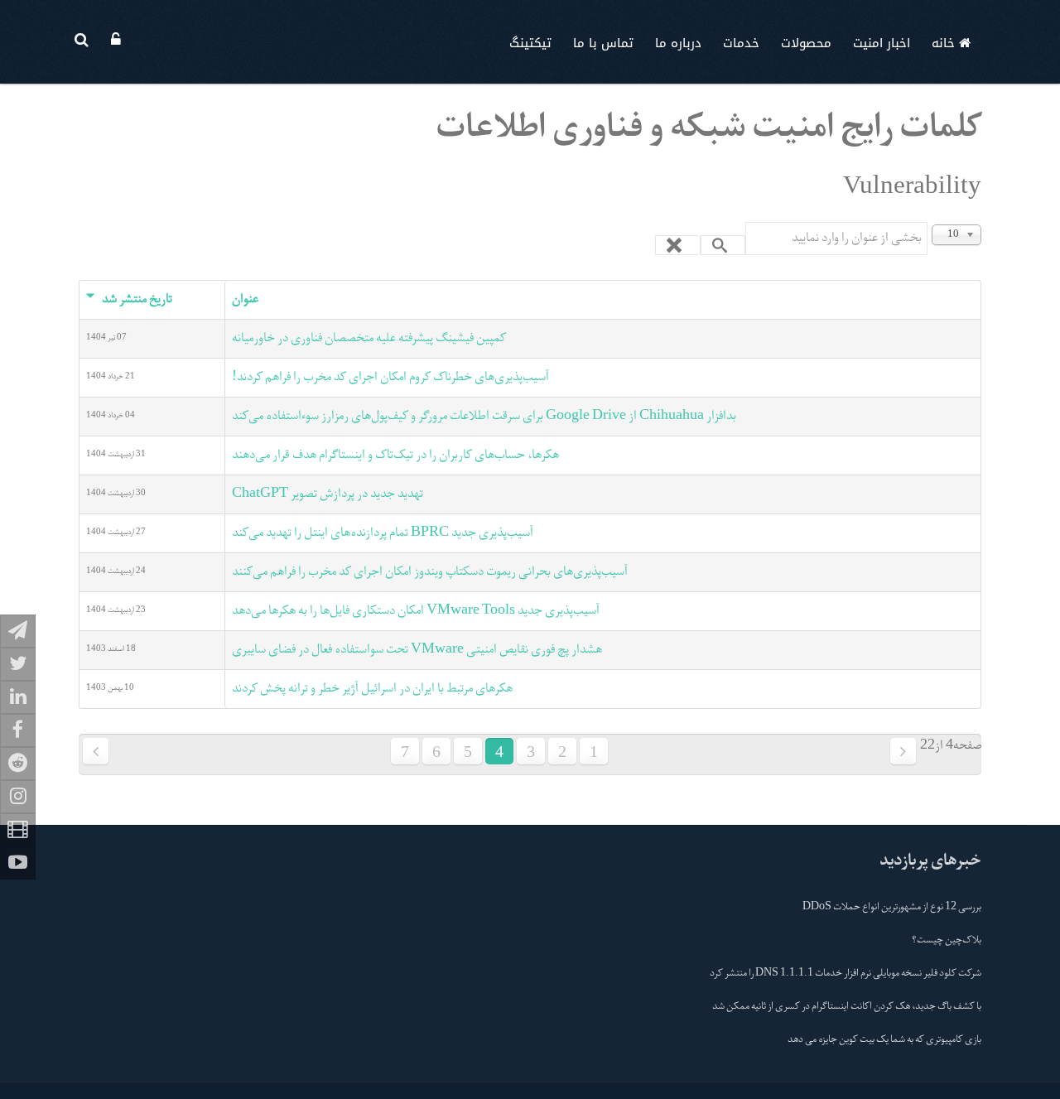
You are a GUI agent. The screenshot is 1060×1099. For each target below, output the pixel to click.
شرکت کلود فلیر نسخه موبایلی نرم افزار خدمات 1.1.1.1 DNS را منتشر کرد (845, 974)
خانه (945, 43)
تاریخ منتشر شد (137, 299)
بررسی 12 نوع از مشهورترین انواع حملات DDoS (891, 907)
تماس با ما (603, 43)
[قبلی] (903, 751)
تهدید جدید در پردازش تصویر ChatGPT (327, 494)
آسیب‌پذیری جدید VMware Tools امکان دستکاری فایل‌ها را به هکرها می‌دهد (416, 611)
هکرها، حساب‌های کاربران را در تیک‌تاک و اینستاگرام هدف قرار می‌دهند (395, 455)
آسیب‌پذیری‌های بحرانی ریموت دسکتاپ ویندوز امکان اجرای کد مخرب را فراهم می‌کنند (430, 572)
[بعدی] (95, 751)
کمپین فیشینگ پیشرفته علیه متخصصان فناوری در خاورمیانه (369, 338)
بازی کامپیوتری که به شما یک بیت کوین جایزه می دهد (884, 1040)
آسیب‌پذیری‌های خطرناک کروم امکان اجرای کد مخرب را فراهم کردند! (390, 377)
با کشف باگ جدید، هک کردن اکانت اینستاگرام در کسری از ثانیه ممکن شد (846, 1007)
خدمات (741, 43)
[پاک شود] (678, 245)
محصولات (806, 43)
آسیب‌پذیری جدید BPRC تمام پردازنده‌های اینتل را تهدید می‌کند (382, 533)
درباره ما (678, 43)
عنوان (245, 299)
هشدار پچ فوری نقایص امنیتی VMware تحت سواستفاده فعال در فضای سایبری (417, 650)
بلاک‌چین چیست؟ (946, 941)
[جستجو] (723, 245)
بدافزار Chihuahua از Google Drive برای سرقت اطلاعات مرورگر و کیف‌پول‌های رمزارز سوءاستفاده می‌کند (484, 416)
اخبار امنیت (881, 43)
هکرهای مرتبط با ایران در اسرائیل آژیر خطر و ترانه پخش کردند (372, 689)
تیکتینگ (530, 43)
